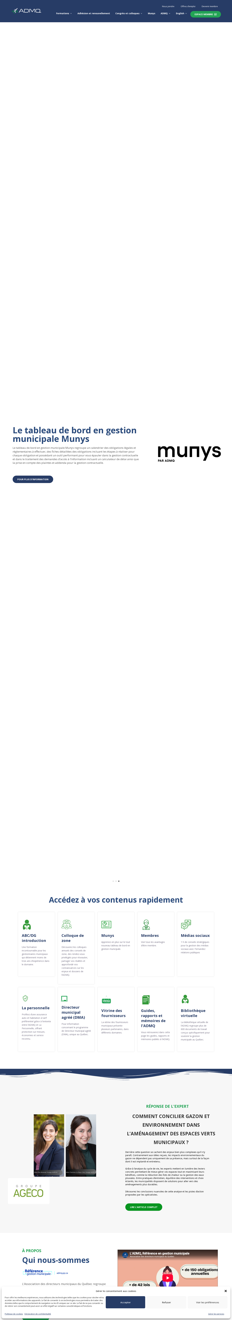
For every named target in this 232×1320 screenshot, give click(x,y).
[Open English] (186, 13)
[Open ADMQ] (169, 13)
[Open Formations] (71, 13)
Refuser (166, 1302)
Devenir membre (210, 6)
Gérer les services (216, 1314)
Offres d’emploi (188, 6)
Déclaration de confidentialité (37, 1314)
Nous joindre (168, 6)
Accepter (125, 1302)
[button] (225, 1291)
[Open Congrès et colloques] (141, 13)
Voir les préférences (207, 1302)
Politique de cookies (14, 1314)
